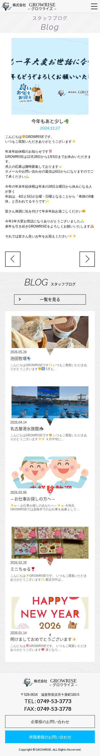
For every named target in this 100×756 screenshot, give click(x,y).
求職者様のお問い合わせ (50, 737)
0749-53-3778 (54, 708)
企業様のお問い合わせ (50, 721)
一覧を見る (50, 299)
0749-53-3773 (54, 701)
